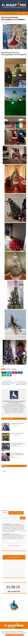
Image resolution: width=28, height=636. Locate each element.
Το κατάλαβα (20, 635)
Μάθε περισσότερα (10, 635)
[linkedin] (26, 13)
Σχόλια (11, 512)
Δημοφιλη (19, 512)
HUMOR (14, 369)
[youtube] (24, 13)
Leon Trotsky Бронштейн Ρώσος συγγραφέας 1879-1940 (18, 444)
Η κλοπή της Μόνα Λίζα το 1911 (17, 433)
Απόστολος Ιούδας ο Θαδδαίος (17, 423)
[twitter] (21, 13)
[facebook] (18, 13)
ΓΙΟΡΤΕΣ (8, 369)
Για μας (5, 512)
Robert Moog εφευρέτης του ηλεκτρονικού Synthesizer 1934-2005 (18, 455)
